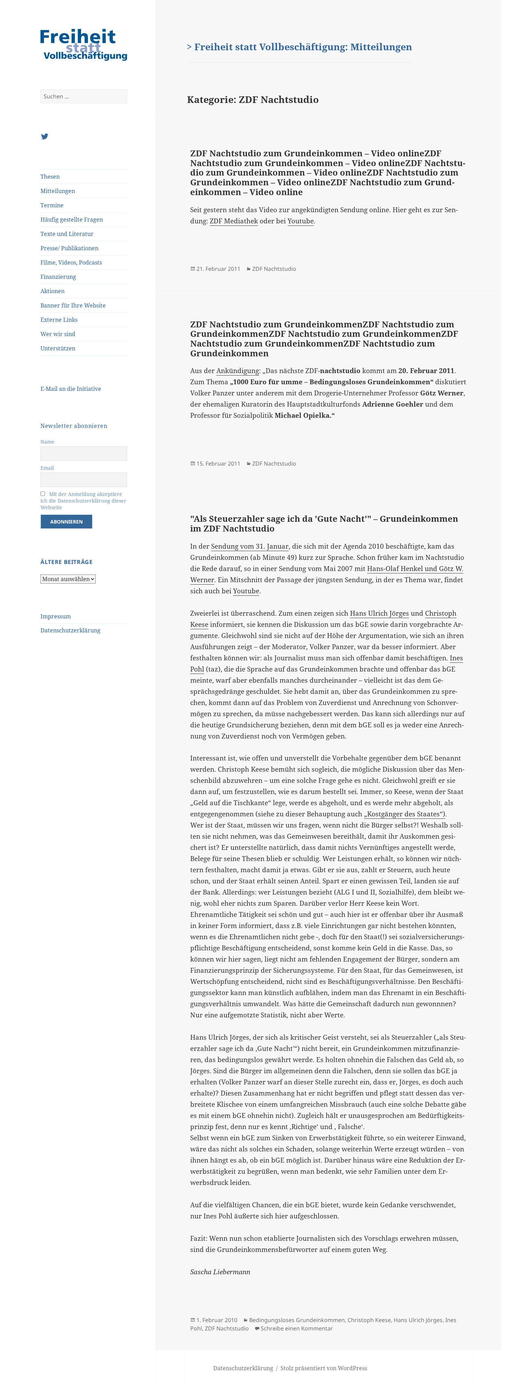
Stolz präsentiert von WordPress (324, 1368)
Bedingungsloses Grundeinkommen (297, 1320)
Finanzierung (58, 277)
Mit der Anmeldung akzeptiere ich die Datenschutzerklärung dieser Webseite (83, 501)
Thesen (50, 176)
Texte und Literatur (67, 234)
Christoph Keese (369, 1320)
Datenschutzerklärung (70, 630)
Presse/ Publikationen (69, 248)
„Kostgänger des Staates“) (404, 813)
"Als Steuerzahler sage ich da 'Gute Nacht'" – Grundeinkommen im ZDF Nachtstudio (324, 523)
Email (47, 468)
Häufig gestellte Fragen (71, 219)
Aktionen (52, 291)
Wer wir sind (57, 334)
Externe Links (58, 320)
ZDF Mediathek (234, 220)
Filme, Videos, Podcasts (71, 262)
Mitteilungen (57, 191)
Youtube (301, 220)
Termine (52, 205)
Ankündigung (237, 370)
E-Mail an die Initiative (70, 389)
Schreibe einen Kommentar (297, 1328)
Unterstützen (57, 348)
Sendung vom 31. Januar (250, 546)
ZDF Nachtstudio (274, 269)
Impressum (55, 616)
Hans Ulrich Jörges (379, 613)
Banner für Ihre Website (73, 305)
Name (47, 441)
